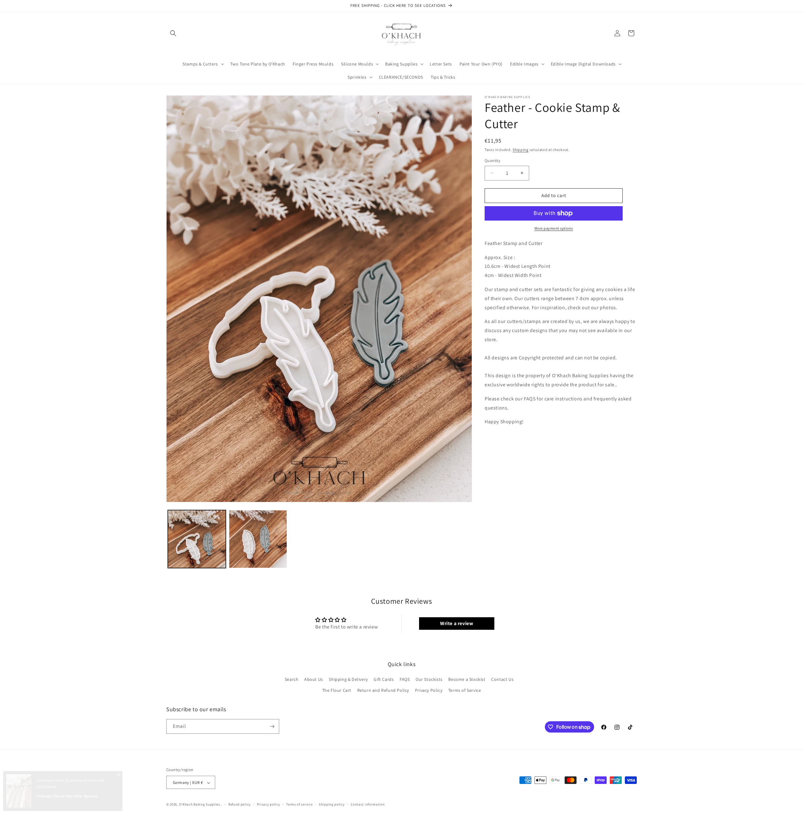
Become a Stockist (466, 679)
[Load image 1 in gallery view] (197, 539)
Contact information (368, 804)
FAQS (405, 679)
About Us (313, 679)
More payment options (553, 228)
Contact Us (502, 679)
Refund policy (239, 804)
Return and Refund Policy (383, 690)
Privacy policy (268, 804)
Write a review (456, 623)
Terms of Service (464, 690)
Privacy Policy (428, 690)
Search (292, 679)
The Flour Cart (336, 690)
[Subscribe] (272, 726)
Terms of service (299, 804)
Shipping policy (332, 804)
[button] (173, 33)
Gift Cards (384, 679)
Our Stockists (429, 679)
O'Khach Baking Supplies (199, 804)
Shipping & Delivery (348, 679)
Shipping (521, 149)
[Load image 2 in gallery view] (258, 539)
